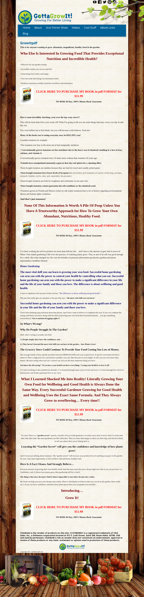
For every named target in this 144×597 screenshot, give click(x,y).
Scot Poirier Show (57, 27)
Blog (25, 33)
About (38, 27)
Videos (76, 27)
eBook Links (107, 27)
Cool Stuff (90, 27)
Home (26, 27)
